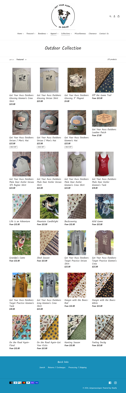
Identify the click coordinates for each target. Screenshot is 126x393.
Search (42, 367)
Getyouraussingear (95, 388)
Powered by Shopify (110, 388)
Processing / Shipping (77, 367)
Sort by (11, 60)
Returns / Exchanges (56, 367)
